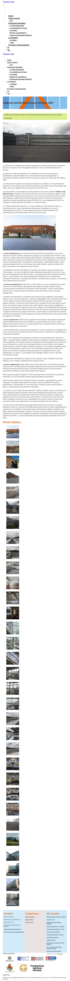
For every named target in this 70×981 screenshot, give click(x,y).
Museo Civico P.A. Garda (54, 951)
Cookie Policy (29, 922)
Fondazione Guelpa (52, 937)
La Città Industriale (17, 26)
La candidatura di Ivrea (18, 28)
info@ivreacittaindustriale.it (12, 929)
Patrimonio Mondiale (17, 23)
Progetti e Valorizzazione (18, 45)
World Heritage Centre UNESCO (56, 917)
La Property (13, 38)
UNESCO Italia (51, 940)
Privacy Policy (29, 919)
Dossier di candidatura (18, 77)
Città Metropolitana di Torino (55, 929)
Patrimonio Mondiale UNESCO (21, 35)
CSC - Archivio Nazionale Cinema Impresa (54, 947)
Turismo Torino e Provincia (55, 954)
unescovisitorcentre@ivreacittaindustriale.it (17, 932)
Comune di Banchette (53, 932)
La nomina (13, 30)
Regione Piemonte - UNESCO (55, 926)
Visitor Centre (12, 62)
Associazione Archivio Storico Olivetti (55, 943)
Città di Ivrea (50, 919)
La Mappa (13, 84)
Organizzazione (29, 917)
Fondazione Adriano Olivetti (55, 934)
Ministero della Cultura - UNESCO (54, 922)
